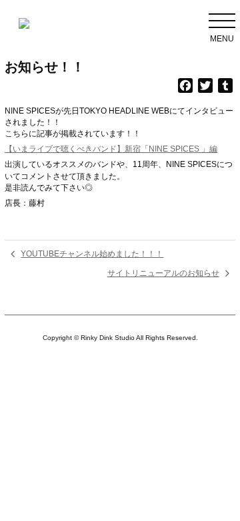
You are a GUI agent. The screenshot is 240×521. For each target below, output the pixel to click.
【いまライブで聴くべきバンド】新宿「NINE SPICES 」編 (111, 149)
